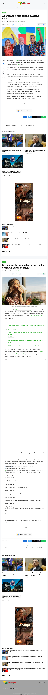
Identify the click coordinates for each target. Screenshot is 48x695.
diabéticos (19, 354)
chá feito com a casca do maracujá (23, 309)
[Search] (44, 3)
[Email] (3, 70)
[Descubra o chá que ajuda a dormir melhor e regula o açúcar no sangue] (24, 291)
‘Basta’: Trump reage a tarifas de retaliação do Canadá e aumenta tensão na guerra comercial (25, 233)
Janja (16, 60)
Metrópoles (6, 21)
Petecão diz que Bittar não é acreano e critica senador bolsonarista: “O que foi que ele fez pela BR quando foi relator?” (26, 245)
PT (18, 64)
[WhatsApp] (3, 76)
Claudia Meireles (12, 329)
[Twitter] (3, 67)
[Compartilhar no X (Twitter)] (13, 25)
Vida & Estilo (11, 322)
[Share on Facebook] (11, 25)
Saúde (9, 342)
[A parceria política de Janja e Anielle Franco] (24, 41)
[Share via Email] (19, 25)
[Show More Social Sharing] (22, 25)
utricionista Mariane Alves (36, 315)
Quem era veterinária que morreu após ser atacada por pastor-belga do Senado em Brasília (12, 150)
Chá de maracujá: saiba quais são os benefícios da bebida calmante (26, 346)
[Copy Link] (3, 73)
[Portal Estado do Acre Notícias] (24, 3)
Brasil (4, 12)
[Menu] (3, 3)
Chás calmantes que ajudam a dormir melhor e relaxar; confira (25, 340)
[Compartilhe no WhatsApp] (16, 25)
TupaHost (34, 693)
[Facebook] (3, 64)
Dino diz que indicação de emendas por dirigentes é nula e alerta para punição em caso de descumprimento (35, 150)
